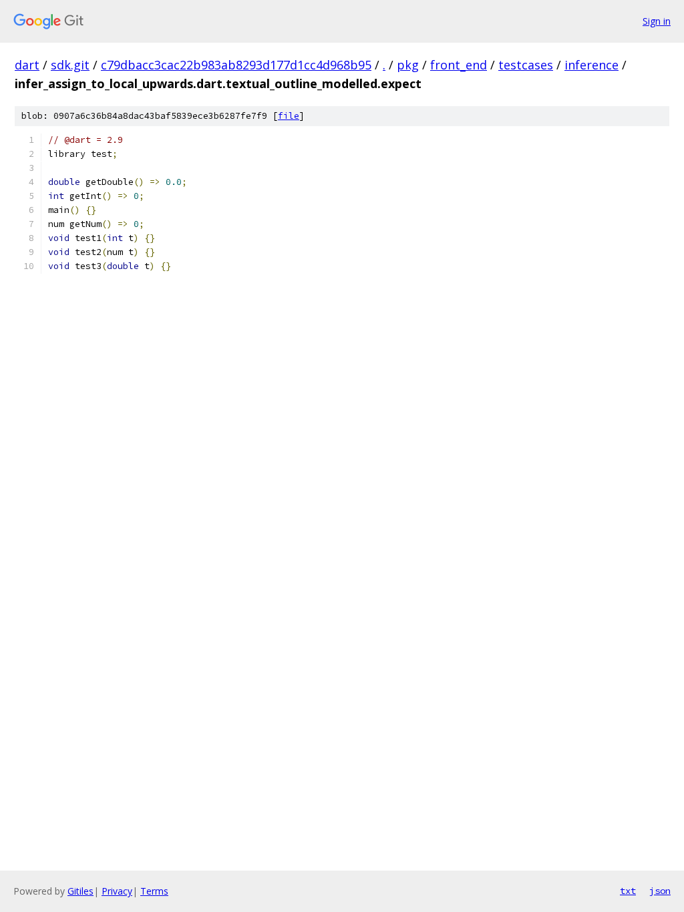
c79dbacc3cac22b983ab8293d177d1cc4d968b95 (236, 65)
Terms (154, 891)
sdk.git (70, 65)
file (288, 116)
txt (628, 891)
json (660, 891)
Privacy (117, 891)
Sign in (657, 21)
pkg (408, 65)
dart (27, 65)
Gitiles (80, 891)
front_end (458, 65)
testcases (525, 65)
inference (591, 65)
